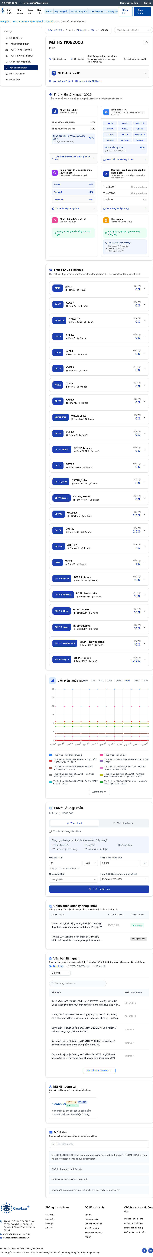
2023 (101, 680)
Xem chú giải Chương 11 (90, 81)
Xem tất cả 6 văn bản (97, 1070)
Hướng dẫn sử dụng (129, 3)
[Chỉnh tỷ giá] (79, 868)
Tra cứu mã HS (96, 11)
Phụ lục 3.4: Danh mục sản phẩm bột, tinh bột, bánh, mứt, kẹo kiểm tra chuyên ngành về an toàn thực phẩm (77, 938)
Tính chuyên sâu (125, 823)
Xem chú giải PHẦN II (63, 81)
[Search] (149, 30)
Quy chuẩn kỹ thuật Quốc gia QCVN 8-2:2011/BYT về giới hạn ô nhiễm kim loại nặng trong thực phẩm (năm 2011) (83, 1043)
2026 (127, 680)
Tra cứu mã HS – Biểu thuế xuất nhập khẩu (33, 21)
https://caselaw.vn (39, 1252)
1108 (92, 30)
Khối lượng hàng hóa (111, 857)
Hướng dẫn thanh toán (134, 1232)
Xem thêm (97, 791)
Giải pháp (20, 11)
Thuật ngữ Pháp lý (114, 11)
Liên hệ (147, 3)
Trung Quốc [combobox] (57, 879)
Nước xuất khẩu (57, 874)
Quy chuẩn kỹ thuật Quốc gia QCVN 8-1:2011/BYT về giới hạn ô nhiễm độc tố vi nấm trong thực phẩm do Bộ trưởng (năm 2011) (83, 1056)
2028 (145, 680)
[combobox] (91, 863)
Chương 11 (81, 30)
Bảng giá (30, 11)
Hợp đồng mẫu (61, 11)
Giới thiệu (9, 11)
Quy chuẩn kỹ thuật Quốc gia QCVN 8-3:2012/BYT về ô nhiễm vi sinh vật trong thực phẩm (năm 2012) (84, 1029)
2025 (118, 680)
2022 (92, 680)
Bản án (49, 11)
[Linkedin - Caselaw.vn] (150, 1250)
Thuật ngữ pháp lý (93, 1232)
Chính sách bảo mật (133, 1223)
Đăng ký (125, 11)
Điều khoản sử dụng (133, 1219)
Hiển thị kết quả (102, 889)
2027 (136, 680)
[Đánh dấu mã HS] (146, 42)
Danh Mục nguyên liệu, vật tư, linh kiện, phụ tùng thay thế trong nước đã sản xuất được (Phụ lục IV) (77, 925)
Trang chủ (5, 21)
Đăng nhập (140, 11)
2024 (109, 680)
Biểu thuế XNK (55, 30)
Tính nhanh (76, 823)
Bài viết (39, 11)
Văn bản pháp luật (79, 11)
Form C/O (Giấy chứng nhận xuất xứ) (118, 874)
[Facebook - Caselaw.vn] (144, 1250)
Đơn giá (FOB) (56, 857)
